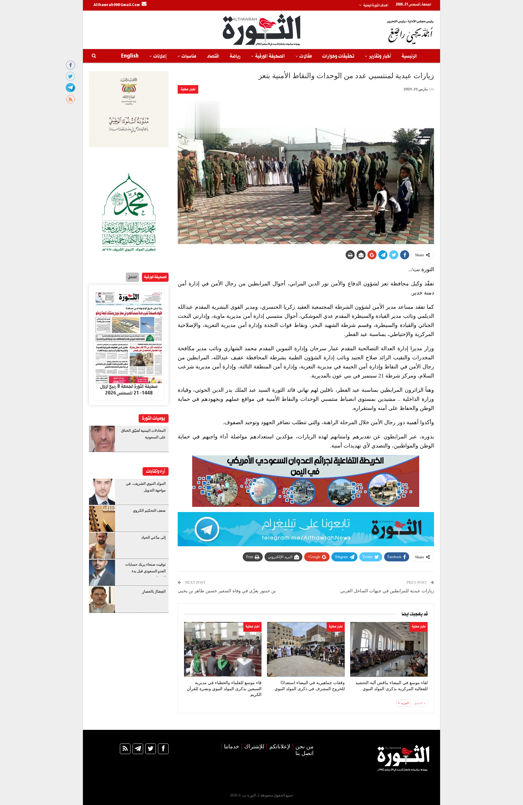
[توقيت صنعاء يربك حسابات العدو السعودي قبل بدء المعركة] (102, 573)
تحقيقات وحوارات (338, 56)
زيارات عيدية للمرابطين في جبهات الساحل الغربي (387, 590)
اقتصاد (213, 56)
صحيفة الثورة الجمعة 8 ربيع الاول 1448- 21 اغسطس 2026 (128, 390)
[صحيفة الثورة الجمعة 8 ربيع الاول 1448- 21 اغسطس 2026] (129, 337)
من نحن (304, 746)
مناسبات (189, 56)
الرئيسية (409, 56)
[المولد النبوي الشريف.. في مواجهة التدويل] (102, 492)
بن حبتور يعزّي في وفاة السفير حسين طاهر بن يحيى (227, 590)
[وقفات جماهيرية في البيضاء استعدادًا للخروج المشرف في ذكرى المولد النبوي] (305, 649)
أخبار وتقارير (380, 56)
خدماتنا (231, 746)
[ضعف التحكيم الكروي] (102, 519)
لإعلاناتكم (279, 746)
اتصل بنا (304, 753)
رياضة (235, 56)
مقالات (306, 56)
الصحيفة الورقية (270, 56)
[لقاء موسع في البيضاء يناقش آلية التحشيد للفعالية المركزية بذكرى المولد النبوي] (389, 649)
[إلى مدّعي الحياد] (102, 546)
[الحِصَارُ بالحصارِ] (102, 600)
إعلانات (160, 56)
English (130, 56)
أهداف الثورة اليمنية (375, 5)
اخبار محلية (188, 89)
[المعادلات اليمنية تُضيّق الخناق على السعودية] (102, 439)
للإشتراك (254, 746)
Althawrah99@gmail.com (117, 5)
